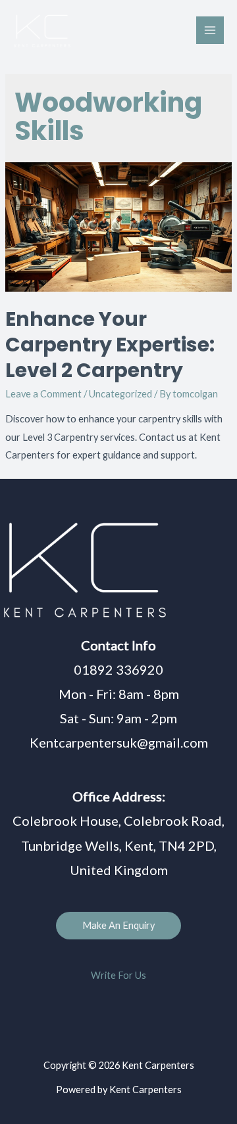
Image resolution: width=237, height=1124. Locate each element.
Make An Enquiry (118, 925)
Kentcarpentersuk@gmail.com (119, 742)
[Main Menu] (210, 30)
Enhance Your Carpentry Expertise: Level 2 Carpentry (110, 344)
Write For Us (118, 975)
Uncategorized (120, 393)
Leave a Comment (43, 393)
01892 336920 (118, 669)
